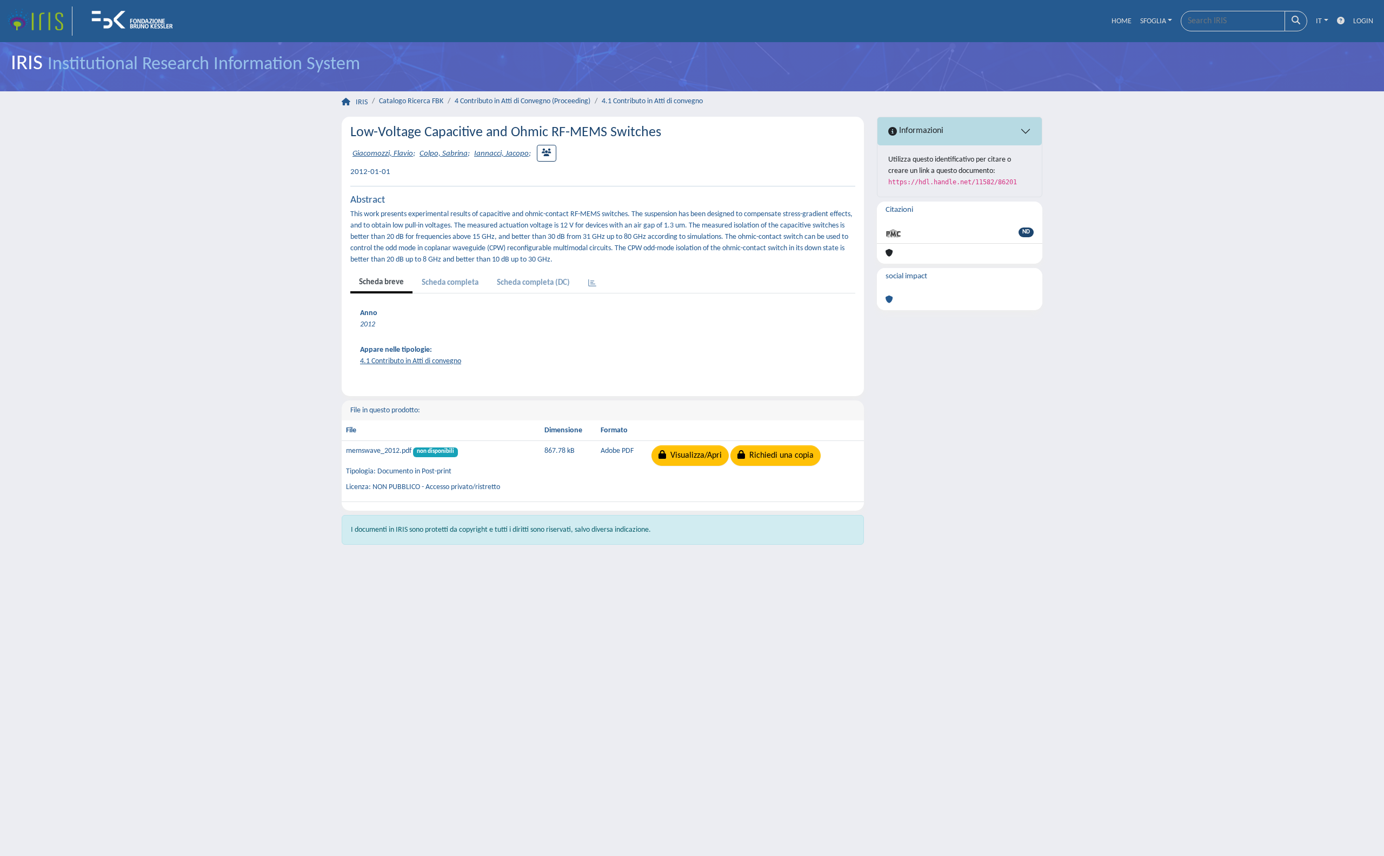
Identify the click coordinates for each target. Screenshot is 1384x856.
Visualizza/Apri (694, 455)
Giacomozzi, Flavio (382, 154)
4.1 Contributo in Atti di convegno (652, 101)
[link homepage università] (135, 21)
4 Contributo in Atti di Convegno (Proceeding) (522, 101)
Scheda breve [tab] (381, 282)
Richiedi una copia (779, 455)
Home (1122, 21)
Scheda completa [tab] (450, 283)
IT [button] (1319, 21)
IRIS (362, 102)
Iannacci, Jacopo (501, 154)
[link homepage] (39, 21)
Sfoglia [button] (1153, 21)
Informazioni (920, 130)
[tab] (592, 284)
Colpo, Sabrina (444, 154)
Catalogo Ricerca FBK (411, 101)
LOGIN (1363, 21)
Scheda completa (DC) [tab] (533, 283)
